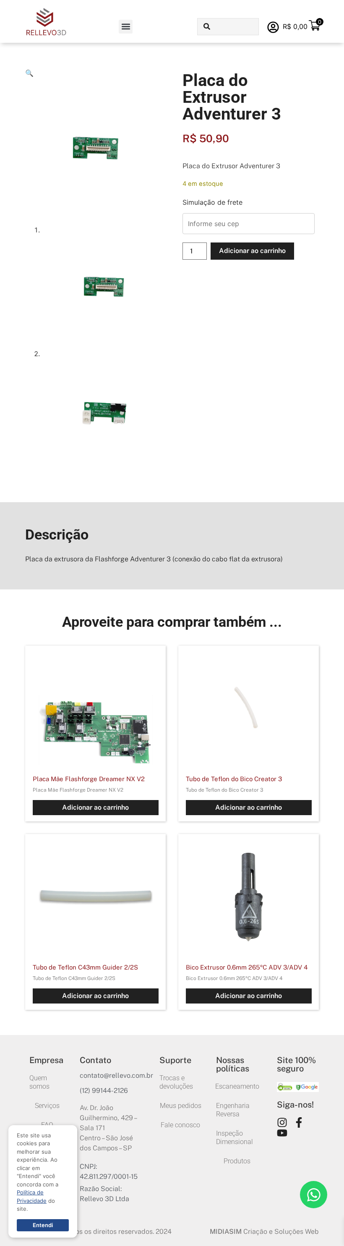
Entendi (43, 1225)
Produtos (237, 1161)
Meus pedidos (180, 1106)
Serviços (47, 1106)
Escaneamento (237, 1086)
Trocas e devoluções (176, 1082)
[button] (126, 27)
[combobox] (228, 26)
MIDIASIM (226, 1232)
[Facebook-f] (299, 1122)
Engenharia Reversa (233, 1110)
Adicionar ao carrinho (252, 251)
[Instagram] (282, 1122)
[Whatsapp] (313, 1194)
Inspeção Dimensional (234, 1137)
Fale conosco (180, 1125)
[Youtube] (282, 1133)
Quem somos (39, 1082)
